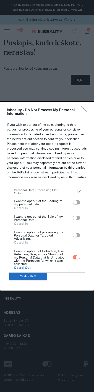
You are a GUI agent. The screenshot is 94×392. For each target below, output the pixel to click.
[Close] (85, 110)
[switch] (76, 202)
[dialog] (47, 196)
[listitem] (47, 191)
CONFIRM (28, 276)
